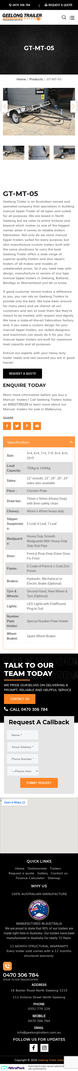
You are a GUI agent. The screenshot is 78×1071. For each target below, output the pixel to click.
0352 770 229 (39, 1008)
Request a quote (21, 873)
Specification (18, 442)
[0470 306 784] (7, 966)
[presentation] (5, 107)
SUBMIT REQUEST (39, 782)
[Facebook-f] (34, 1048)
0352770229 (18, 404)
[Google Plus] (37, 426)
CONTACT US (19, 699)
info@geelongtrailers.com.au (39, 1032)
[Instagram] (44, 1048)
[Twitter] (17, 426)
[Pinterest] (27, 426)
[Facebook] (7, 426)
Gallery (42, 873)
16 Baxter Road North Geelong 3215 (39, 990)
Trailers (55, 868)
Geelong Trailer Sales (51, 1060)
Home (19, 868)
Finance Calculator (30, 877)
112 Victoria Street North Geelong (39, 996)
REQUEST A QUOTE (22, 373)
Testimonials (37, 868)
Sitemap (54, 877)
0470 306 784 (39, 1020)
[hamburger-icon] (70, 18)
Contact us (59, 873)
